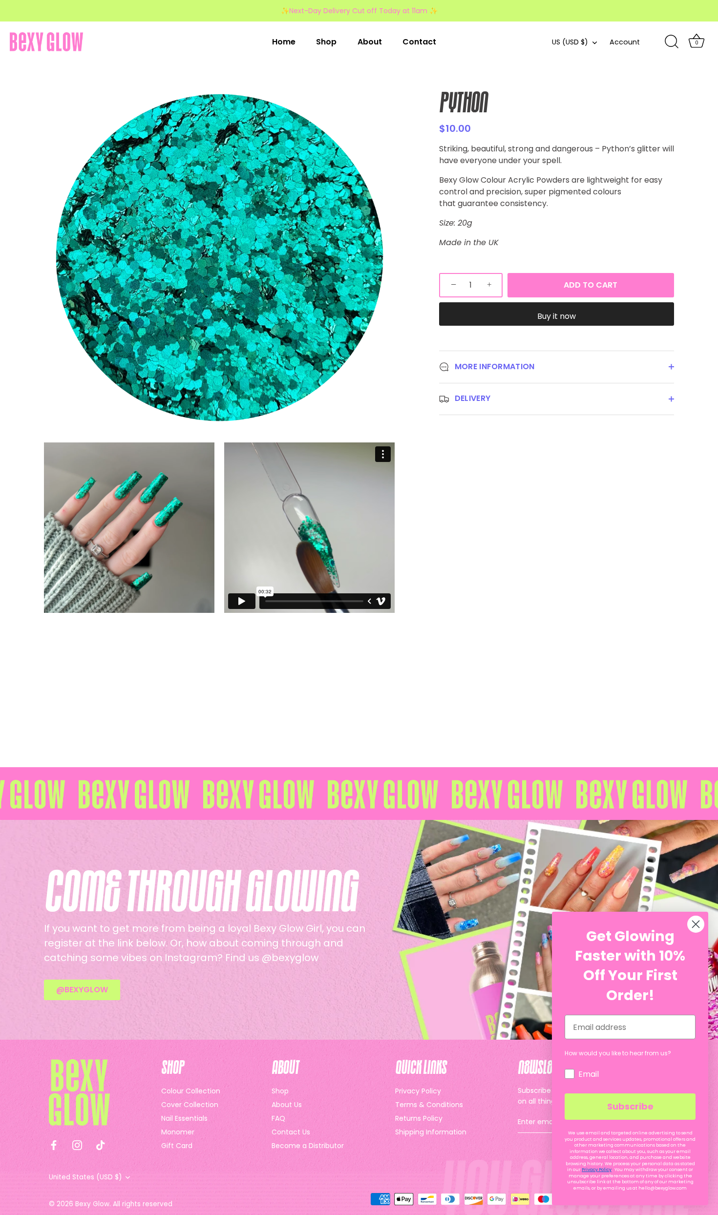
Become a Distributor (308, 1146)
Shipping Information (430, 1132)
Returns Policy (419, 1118)
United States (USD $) (85, 1177)
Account (625, 42)
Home (284, 41)
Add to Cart (590, 285)
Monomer (177, 1132)
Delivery (472, 398)
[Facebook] (54, 1144)
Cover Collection (189, 1105)
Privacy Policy (418, 1091)
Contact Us (291, 1132)
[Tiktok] (101, 1144)
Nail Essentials (184, 1118)
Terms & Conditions (429, 1105)
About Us (287, 1105)
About (370, 41)
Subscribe (630, 1106)
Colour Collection (190, 1091)
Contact (419, 41)
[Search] (671, 42)
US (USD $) (570, 42)
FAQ (278, 1118)
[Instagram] (77, 1144)
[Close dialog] (695, 924)
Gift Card (176, 1146)
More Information (494, 366)
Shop (326, 41)
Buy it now (556, 316)
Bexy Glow (92, 1204)
